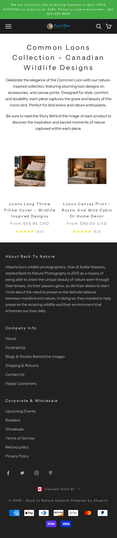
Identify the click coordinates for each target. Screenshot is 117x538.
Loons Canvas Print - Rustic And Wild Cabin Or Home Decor (87, 210)
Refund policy (17, 447)
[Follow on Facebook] (8, 473)
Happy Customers (20, 383)
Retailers (12, 420)
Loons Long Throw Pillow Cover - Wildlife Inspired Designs (30, 210)
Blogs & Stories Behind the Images (35, 356)
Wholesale (14, 429)
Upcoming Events (20, 411)
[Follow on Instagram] (36, 473)
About (10, 338)
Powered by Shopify (89, 500)
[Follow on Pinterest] (50, 473)
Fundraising (15, 347)
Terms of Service (20, 438)
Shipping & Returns (22, 365)
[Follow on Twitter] (22, 473)
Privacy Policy (17, 456)
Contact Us (14, 374)
